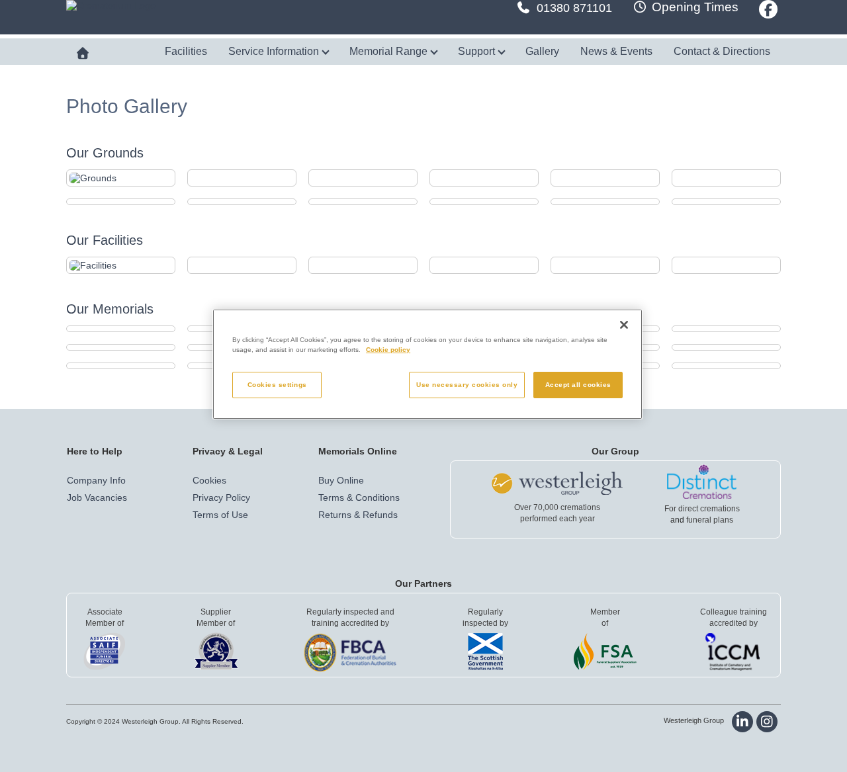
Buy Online (341, 480)
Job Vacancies (97, 497)
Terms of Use (220, 514)
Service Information (275, 51)
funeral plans (709, 520)
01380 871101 (574, 8)
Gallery (542, 51)
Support (478, 51)
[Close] (624, 324)
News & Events (616, 51)
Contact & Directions (722, 51)
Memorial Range (389, 51)
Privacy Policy (221, 497)
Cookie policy (388, 349)
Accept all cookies (578, 384)
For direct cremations (702, 508)
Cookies (209, 480)
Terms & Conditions (359, 497)
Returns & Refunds (358, 514)
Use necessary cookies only (466, 384)
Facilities (186, 51)
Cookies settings (277, 384)
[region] (427, 364)
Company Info (96, 480)
